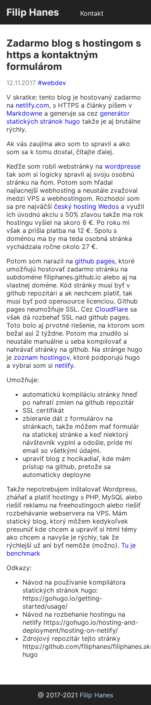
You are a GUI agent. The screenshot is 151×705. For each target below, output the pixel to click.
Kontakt (91, 13)
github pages (95, 261)
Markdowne (24, 113)
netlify (64, 365)
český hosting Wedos (86, 206)
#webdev (52, 83)
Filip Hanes (32, 12)
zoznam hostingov (42, 357)
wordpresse (123, 166)
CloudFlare (111, 309)
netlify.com (32, 105)
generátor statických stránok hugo (68, 117)
